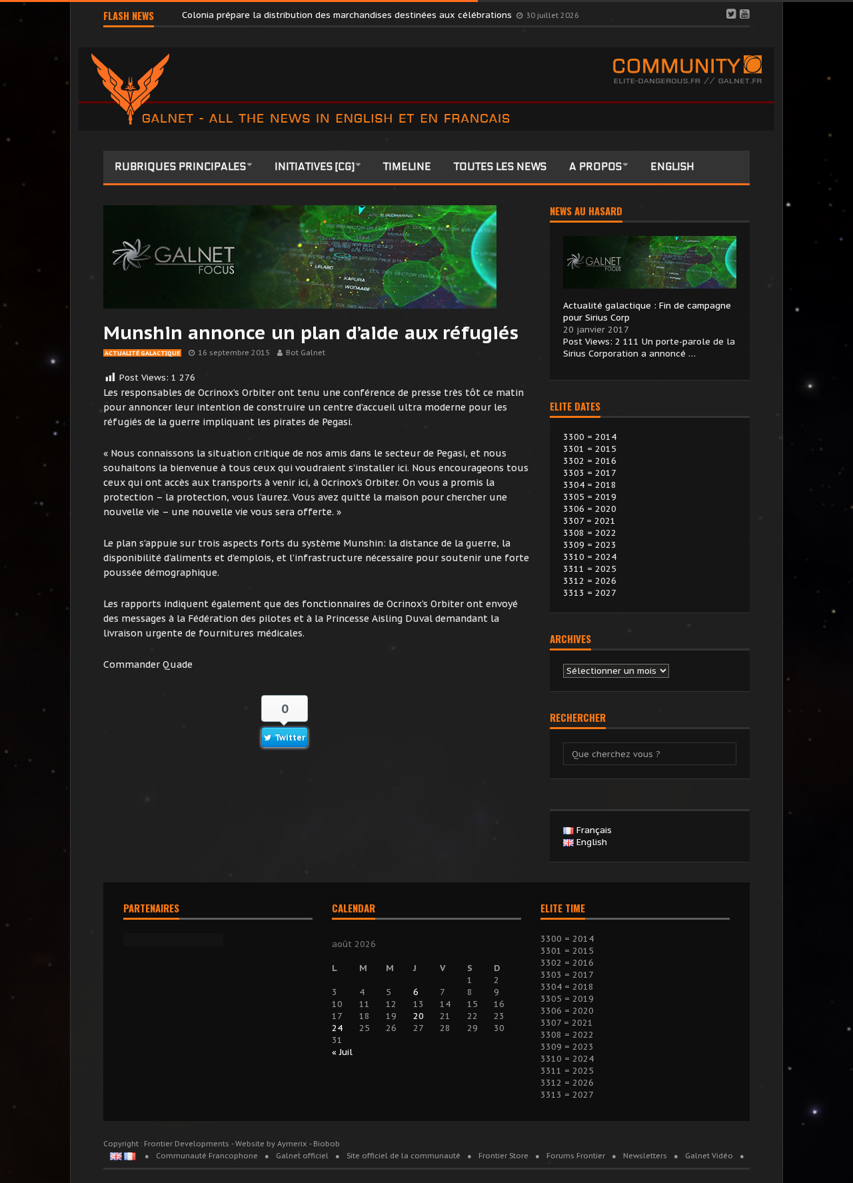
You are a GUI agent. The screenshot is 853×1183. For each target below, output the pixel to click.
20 (418, 1016)
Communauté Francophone (207, 1155)
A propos (595, 167)
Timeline (407, 167)
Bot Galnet (305, 352)
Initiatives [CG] (315, 167)
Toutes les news (500, 167)
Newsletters (645, 1155)
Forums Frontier (575, 1155)
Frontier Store (503, 1155)
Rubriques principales (180, 167)
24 (337, 1028)
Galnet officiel (302, 1155)
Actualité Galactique (142, 353)
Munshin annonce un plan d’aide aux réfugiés (310, 332)
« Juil (342, 1052)
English (672, 167)
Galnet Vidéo (709, 1155)
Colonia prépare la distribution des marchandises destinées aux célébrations (348, 15)
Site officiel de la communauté (403, 1155)
